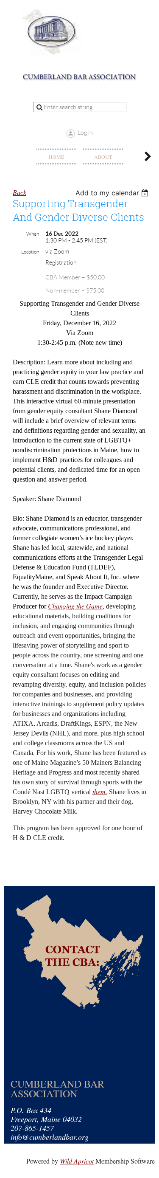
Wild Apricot (77, 1160)
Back (19, 192)
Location (30, 251)
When (32, 234)
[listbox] (113, 193)
